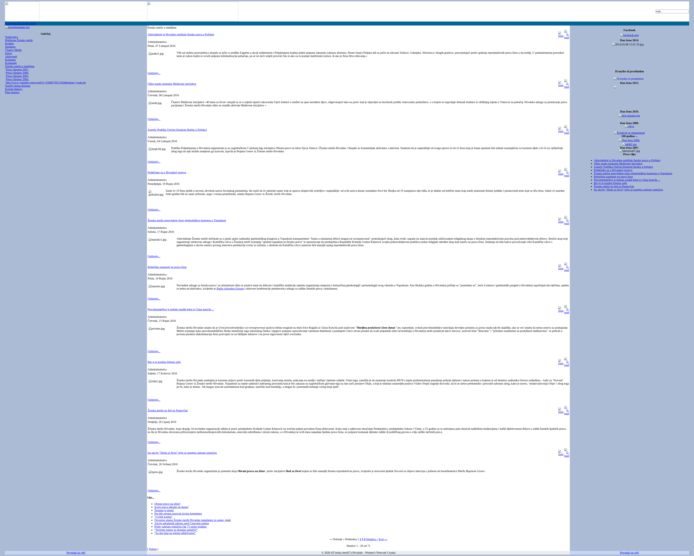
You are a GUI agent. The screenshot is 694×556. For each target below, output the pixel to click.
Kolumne (10, 59)
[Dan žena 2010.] (629, 114)
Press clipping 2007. (17, 69)
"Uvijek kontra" (163, 516)
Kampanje (11, 63)
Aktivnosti (11, 56)
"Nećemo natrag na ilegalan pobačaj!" (176, 529)
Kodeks (9, 43)
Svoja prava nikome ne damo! (171, 507)
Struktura (10, 46)
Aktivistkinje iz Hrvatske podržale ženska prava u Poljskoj (627, 160)
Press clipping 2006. (17, 72)
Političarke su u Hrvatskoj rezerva (613, 170)
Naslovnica (11, 23)
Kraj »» (383, 539)
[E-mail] (566, 33)
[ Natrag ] (152, 549)
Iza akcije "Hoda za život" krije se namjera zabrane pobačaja (628, 189)
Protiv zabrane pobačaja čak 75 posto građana (180, 526)
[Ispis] (561, 33)
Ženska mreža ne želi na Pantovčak (614, 186)
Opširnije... (154, 73)
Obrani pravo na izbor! (167, 503)
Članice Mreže (13, 50)
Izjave (8, 53)
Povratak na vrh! (76, 552)
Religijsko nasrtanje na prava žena (613, 176)
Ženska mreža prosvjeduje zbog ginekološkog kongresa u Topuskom (633, 173)
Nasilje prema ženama (17, 85)
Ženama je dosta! (164, 510)
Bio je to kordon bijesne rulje (610, 183)
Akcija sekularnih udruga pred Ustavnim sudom (181, 523)
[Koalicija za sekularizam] (17, 26)
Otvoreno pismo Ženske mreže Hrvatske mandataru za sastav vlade (192, 520)
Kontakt (31, 23)
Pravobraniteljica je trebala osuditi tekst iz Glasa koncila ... (627, 179)
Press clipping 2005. (17, 76)
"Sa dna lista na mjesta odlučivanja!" (175, 533)
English (22, 23)
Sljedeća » (372, 539)
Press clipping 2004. (17, 79)
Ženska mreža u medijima (19, 66)
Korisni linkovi (13, 89)
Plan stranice (12, 92)
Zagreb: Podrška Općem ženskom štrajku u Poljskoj (623, 166)
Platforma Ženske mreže (19, 40)
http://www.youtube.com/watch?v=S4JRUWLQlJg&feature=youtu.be (46, 82)
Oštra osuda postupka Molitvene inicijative (618, 163)
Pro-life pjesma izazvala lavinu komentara (178, 513)
